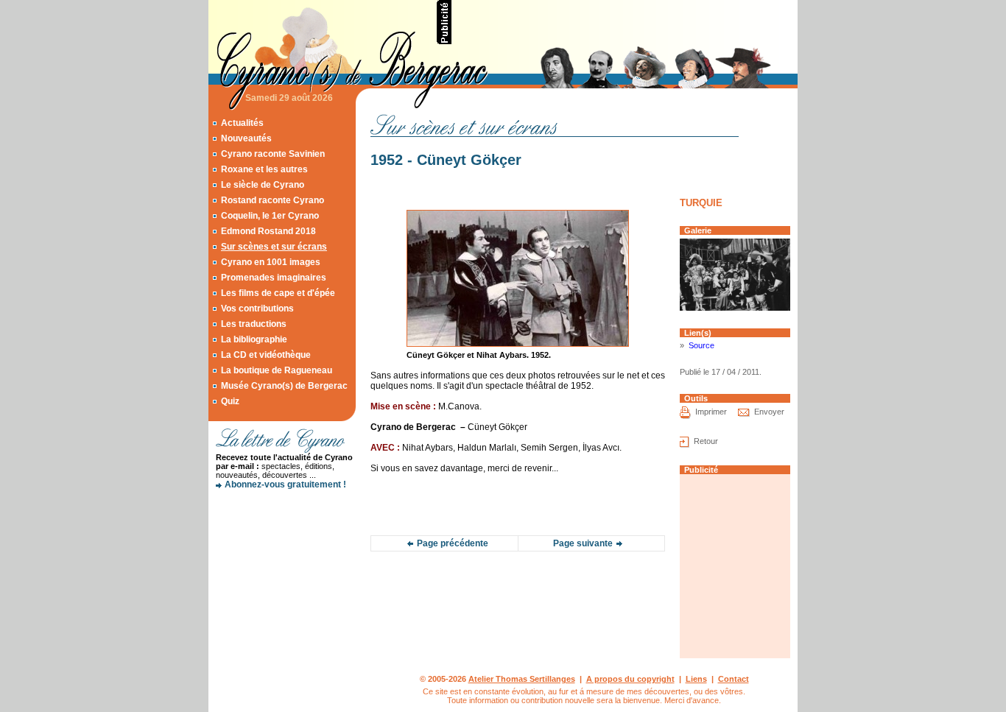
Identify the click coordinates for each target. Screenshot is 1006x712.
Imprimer (711, 411)
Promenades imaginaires (273, 277)
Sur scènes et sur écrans (274, 247)
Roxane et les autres (264, 169)
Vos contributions (257, 308)
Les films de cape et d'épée (278, 293)
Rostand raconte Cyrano (272, 200)
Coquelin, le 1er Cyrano (270, 216)
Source (701, 345)
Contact (733, 678)
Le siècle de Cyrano (262, 185)
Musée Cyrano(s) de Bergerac (284, 386)
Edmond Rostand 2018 (268, 231)
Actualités (242, 123)
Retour (706, 441)
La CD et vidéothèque (266, 355)
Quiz (230, 401)
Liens (696, 678)
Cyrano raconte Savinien (273, 154)
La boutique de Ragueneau (276, 370)
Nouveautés (246, 138)
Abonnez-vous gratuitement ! (285, 484)
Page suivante (583, 543)
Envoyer (769, 411)
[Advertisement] (625, 22)
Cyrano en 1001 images (270, 262)
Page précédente (452, 543)
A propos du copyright (630, 678)
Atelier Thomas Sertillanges (521, 678)
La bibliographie (254, 339)
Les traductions (253, 324)
